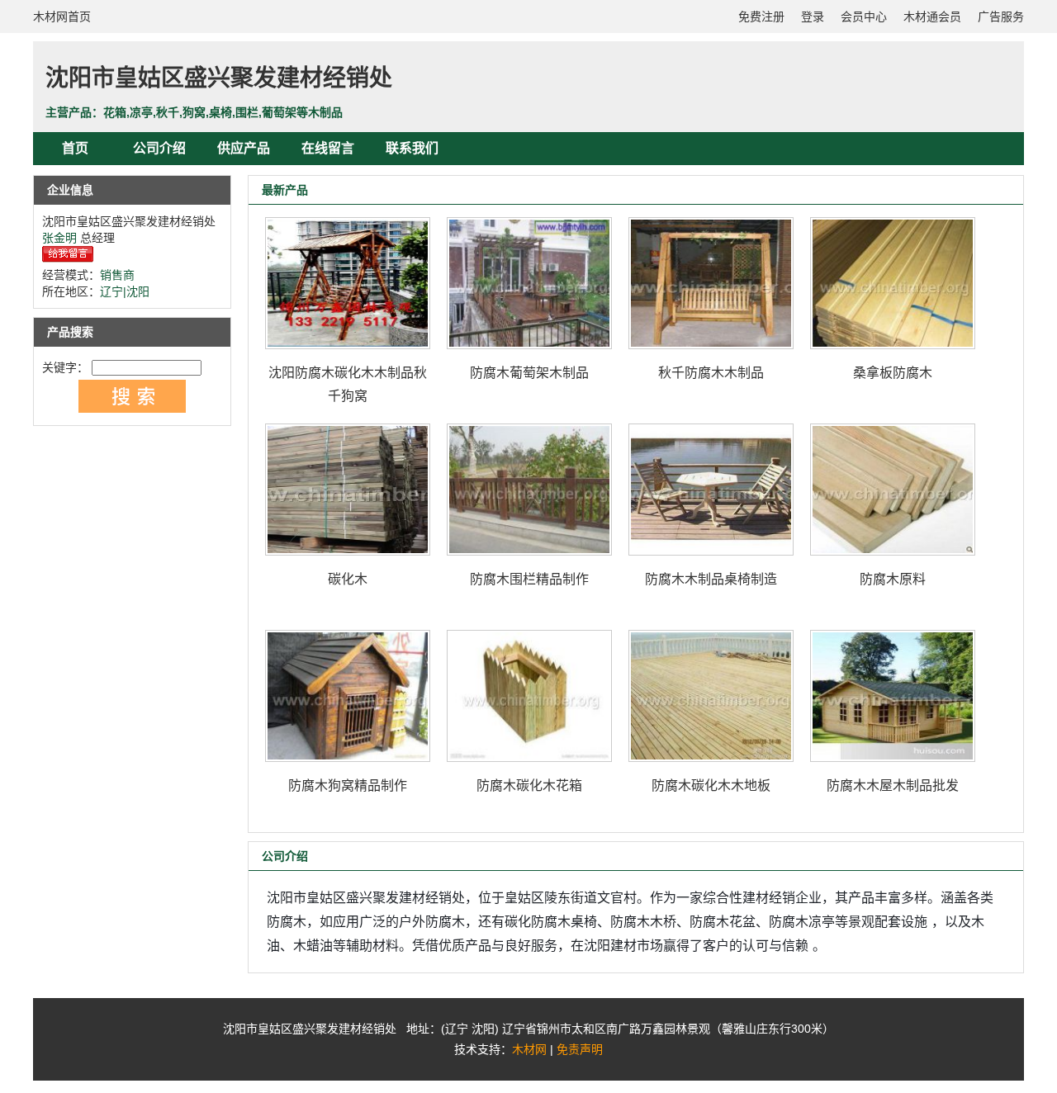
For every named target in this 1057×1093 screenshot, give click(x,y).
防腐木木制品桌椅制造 (711, 579)
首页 (75, 148)
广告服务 (1001, 16)
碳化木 (347, 579)
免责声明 (580, 1049)
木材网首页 (62, 16)
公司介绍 (159, 148)
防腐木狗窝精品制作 (347, 785)
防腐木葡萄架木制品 (529, 373)
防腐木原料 (893, 579)
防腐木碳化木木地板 (711, 785)
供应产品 (243, 148)
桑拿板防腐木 (892, 373)
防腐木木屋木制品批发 (893, 785)
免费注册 (761, 16)
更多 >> (973, 189)
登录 (812, 16)
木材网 (529, 1049)
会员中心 (864, 16)
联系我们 (412, 148)
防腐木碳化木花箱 (529, 785)
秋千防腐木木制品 (711, 373)
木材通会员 (932, 16)
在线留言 (327, 148)
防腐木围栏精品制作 (529, 579)
